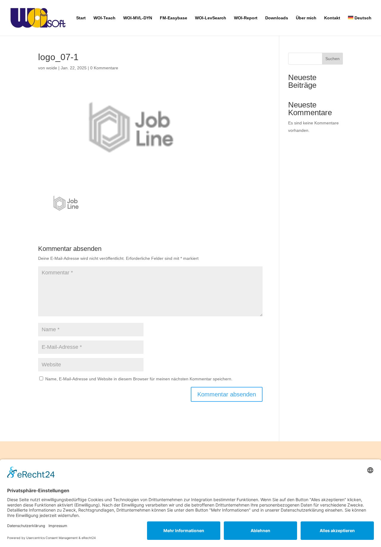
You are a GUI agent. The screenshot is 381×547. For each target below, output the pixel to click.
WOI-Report (245, 18)
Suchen (332, 58)
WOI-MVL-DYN (137, 18)
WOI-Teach (104, 18)
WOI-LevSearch (210, 18)
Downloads (276, 18)
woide (51, 67)
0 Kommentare (104, 67)
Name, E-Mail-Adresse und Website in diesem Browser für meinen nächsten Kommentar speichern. (138, 378)
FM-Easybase (173, 18)
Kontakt (332, 18)
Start (81, 18)
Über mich (306, 18)
